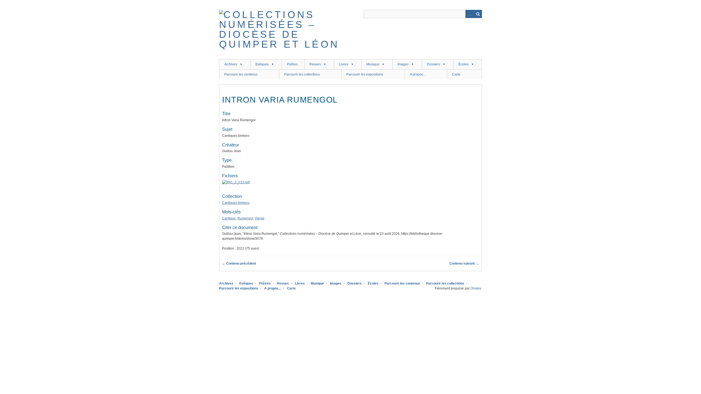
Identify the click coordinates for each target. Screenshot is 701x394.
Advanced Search (470, 14)
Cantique (229, 218)
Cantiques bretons (235, 203)
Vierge (260, 218)
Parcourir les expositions (364, 74)
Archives (230, 64)
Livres (343, 64)
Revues (315, 64)
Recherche (478, 14)
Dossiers (433, 64)
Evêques (262, 64)
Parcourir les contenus (241, 74)
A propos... (418, 74)
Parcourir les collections (302, 74)
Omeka (475, 288)
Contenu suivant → (464, 263)
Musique (372, 64)
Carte (456, 74)
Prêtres (292, 64)
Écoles (463, 64)
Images (403, 64)
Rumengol (245, 218)
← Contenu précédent (239, 263)
